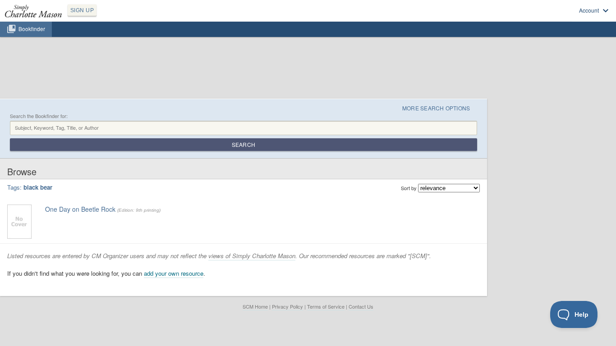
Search (243, 144)
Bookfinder (31, 28)
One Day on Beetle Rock (80, 209)
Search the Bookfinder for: (39, 116)
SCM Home (255, 306)
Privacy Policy (287, 306)
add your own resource (173, 273)
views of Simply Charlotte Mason (251, 255)
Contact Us (361, 306)
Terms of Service (326, 306)
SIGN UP (82, 10)
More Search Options (436, 108)
